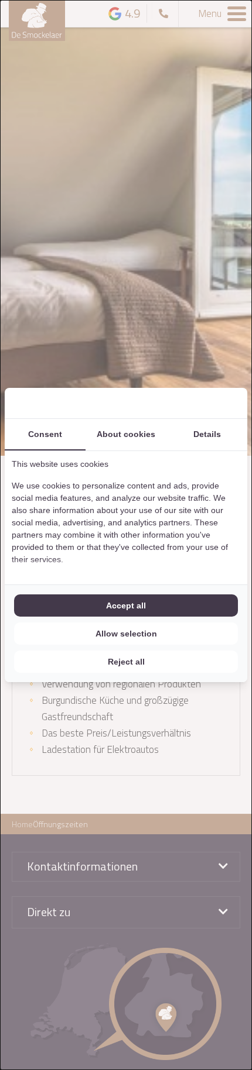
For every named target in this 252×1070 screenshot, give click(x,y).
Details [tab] (207, 434)
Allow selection (126, 633)
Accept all (126, 605)
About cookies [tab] (126, 434)
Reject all (126, 661)
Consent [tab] (45, 434)
